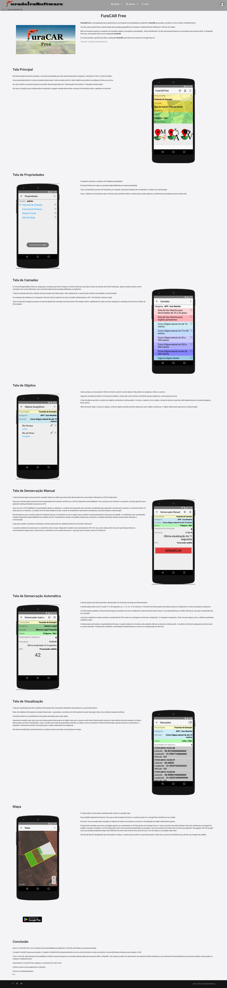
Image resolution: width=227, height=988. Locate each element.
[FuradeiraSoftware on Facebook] (18, 984)
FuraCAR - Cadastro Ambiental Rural (93, 42)
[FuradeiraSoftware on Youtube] (23, 984)
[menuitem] (116, 4)
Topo (13, 974)
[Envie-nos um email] (14, 984)
